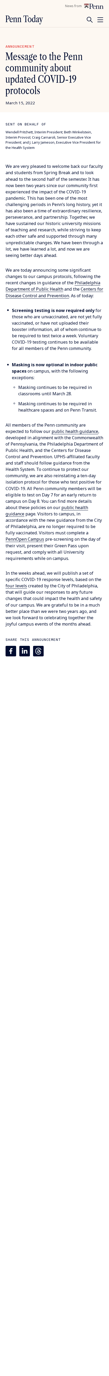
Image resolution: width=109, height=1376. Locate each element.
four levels (16, 586)
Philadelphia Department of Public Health (53, 286)
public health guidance (75, 431)
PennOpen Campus (25, 539)
